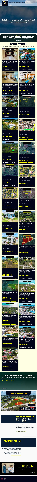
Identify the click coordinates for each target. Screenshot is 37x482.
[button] (16, 4)
